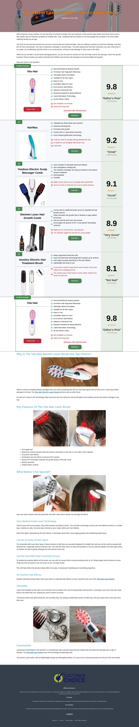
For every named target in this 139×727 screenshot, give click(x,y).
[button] (22, 66)
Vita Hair (32, 71)
